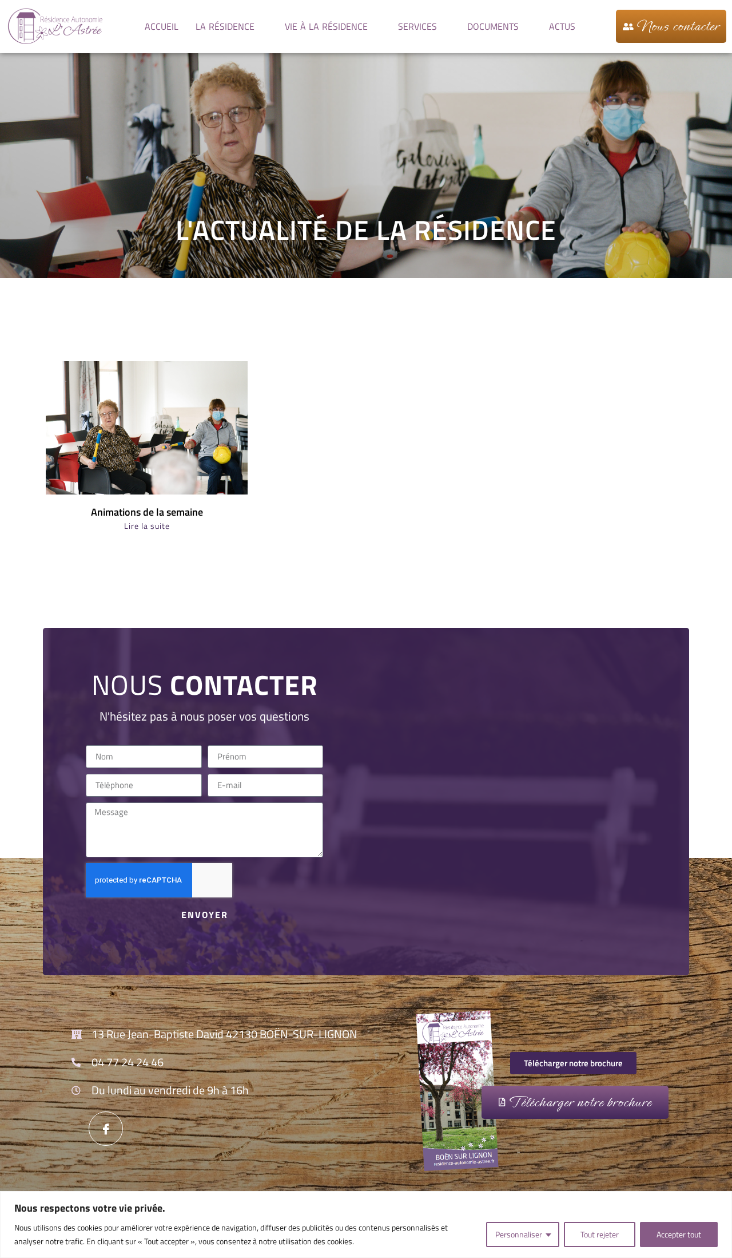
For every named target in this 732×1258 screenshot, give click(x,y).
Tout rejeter (599, 1234)
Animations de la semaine (147, 512)
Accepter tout (679, 1234)
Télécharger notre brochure (579, 1102)
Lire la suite (147, 526)
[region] (366, 1224)
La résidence (225, 26)
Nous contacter (678, 26)
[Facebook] (106, 1128)
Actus (562, 26)
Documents (493, 26)
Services (417, 26)
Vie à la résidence (326, 26)
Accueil (161, 26)
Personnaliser (518, 1234)
